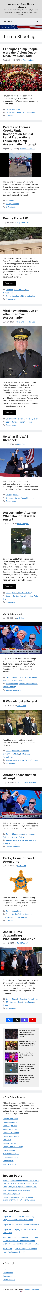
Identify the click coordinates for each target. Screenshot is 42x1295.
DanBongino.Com (10, 1126)
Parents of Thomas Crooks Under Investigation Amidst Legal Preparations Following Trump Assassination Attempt (19, 135)
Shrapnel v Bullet (13, 498)
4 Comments (11, 1008)
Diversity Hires (15, 1002)
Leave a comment (13, 690)
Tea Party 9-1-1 (9, 1164)
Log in (5, 1269)
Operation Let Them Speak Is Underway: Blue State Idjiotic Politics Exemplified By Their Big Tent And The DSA (21, 1241)
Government (19, 290)
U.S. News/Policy (31, 419)
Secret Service (12, 422)
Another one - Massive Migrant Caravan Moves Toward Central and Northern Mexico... (26, 1078)
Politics (19, 109)
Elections (9, 290)
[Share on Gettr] (32, 1020)
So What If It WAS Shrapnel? (15, 438)
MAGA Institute (9, 1150)
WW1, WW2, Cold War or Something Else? (20, 1187)
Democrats (10, 109)
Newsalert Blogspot (11, 1154)
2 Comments (11, 425)
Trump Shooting (28, 112)
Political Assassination (28, 684)
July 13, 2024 (12, 614)
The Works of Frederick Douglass (16, 1190)
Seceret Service (12, 596)
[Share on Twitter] (16, 1020)
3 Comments (11, 207)
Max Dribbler (8, 1238)
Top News (10, 200)
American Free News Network (21, 6)
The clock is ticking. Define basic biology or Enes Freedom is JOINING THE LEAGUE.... (27, 1032)
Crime (14, 834)
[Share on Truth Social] (24, 1020)
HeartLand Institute (11, 1136)
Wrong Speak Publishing (13, 1147)
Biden (8, 593)
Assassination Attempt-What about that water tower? (20, 516)
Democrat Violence (13, 112)
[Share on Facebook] (9, 1020)
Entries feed (8, 1273)
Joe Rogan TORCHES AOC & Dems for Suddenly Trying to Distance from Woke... (27, 1044)
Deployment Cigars (11, 1122)
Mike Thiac (7, 1249)
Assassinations (12, 684)
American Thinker (10, 1129)
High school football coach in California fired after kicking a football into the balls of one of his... (27, 1066)
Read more (9, 283)
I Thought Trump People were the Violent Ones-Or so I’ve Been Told (20, 52)
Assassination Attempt (15, 760)
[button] (37, 21)
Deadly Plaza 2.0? (16, 218)
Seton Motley (8, 1161)
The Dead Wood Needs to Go (26, 1225)
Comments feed (9, 1276)
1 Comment (10, 116)
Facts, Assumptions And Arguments (20, 859)
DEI (7, 1002)
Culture (14, 677)
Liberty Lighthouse (10, 1157)
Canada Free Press (11, 1133)
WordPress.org (9, 1280)
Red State (7, 1140)
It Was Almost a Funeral (20, 701)
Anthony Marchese (32, 1289)
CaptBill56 (7, 1217)
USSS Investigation (27, 296)
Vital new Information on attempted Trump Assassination (20, 314)
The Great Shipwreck (11, 1194)
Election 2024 (30, 840)
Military (9, 495)
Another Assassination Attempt (19, 776)
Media (16, 754)
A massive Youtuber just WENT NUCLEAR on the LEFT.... (26, 1055)
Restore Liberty (9, 1143)
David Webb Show (10, 1119)
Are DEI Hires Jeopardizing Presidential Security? (19, 935)
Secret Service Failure (15, 914)
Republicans (17, 911)
